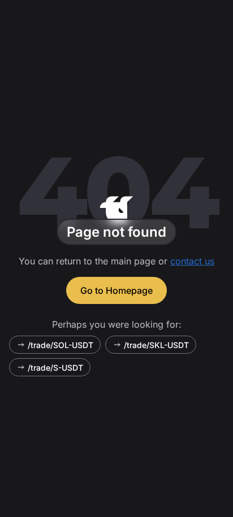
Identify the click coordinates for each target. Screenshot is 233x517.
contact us (192, 261)
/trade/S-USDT (55, 367)
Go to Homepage (116, 290)
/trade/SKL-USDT (156, 345)
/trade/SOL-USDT (60, 345)
